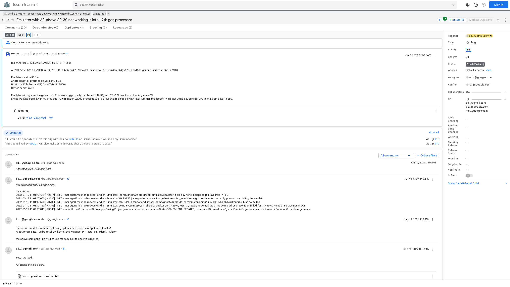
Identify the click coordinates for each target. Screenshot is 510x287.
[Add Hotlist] (37, 35)
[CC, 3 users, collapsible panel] (486, 99)
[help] (476, 5)
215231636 (99, 13)
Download (40, 117)
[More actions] (505, 20)
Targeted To (455, 164)
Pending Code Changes (453, 128)
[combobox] (265, 4)
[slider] (445, 155)
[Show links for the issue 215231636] (108, 14)
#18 (436, 139)
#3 (68, 219)
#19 (436, 143)
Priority (452, 49)
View (29, 117)
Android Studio (68, 13)
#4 (64, 248)
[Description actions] (436, 55)
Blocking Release (453, 144)
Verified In (454, 169)
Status (452, 64)
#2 (68, 178)
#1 (66, 53)
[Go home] (3, 20)
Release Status (453, 152)
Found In (453, 158)
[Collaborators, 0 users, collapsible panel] (486, 92)
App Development (47, 13)
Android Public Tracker (21, 13)
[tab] (16, 27)
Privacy (7, 283)
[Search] (76, 4)
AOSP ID (453, 137)
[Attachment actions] (436, 111)
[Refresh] (8, 20)
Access (452, 70)
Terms (19, 283)
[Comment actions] (433, 179)
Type (451, 42)
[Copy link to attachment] (51, 117)
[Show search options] (453, 4)
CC (449, 99)
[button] (477, 42)
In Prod (452, 175)
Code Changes (453, 119)
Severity (452, 57)
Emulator (84, 13)
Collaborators (456, 92)
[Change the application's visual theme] (468, 5)
